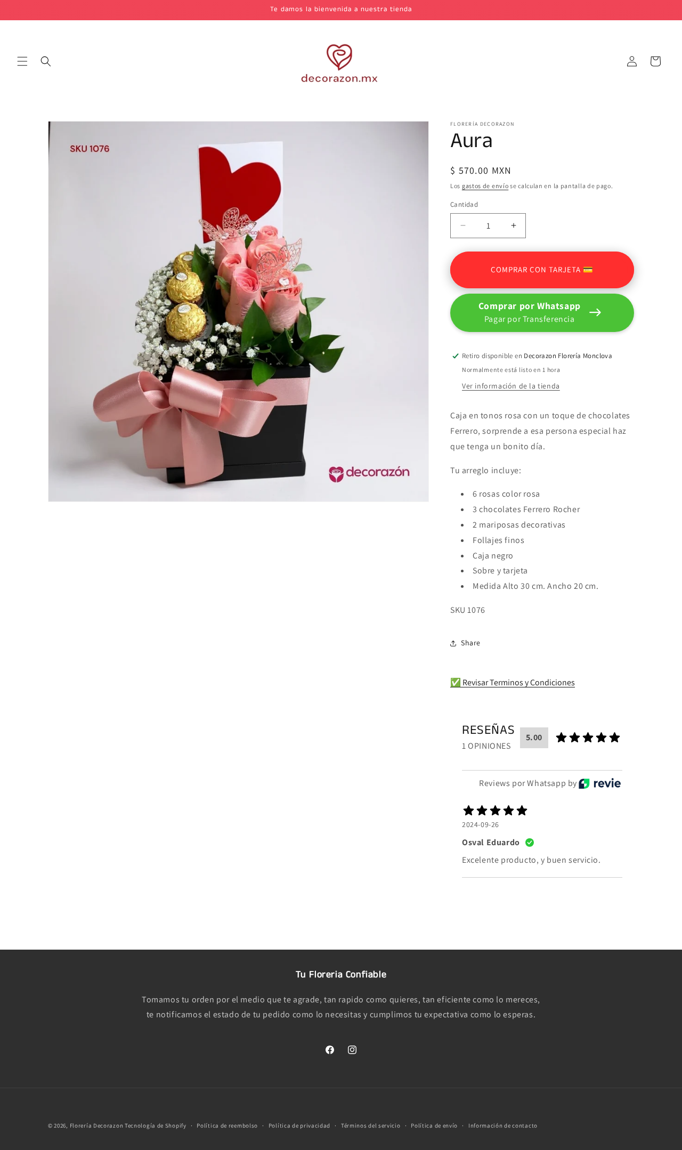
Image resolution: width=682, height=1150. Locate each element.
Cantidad (464, 204)
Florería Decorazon (97, 1125)
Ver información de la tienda (511, 386)
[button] (22, 61)
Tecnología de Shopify (155, 1125)
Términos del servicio (371, 1125)
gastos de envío (485, 186)
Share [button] (471, 642)
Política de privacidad (299, 1125)
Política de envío (434, 1125)
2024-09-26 (480, 824)
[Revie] (599, 783)
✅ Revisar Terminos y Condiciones (512, 682)
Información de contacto (503, 1125)
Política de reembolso (227, 1125)
